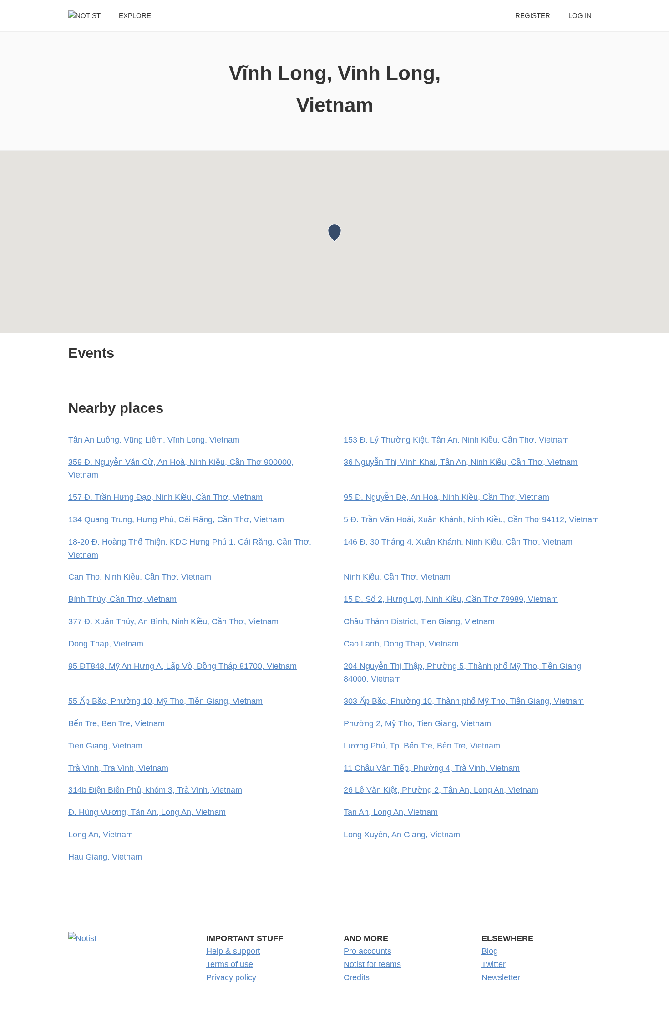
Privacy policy (231, 977)
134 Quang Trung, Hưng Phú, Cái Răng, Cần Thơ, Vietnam (176, 519)
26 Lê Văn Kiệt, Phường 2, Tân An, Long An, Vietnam (441, 789)
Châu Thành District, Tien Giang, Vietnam (419, 621)
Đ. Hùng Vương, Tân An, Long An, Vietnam (147, 812)
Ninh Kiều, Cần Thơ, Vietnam (397, 576)
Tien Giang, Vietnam (105, 745)
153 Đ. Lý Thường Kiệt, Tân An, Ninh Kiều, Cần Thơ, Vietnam (456, 439)
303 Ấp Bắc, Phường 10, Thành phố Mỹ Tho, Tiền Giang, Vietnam (464, 701)
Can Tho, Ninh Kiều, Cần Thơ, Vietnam (139, 576)
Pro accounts (367, 951)
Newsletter (500, 977)
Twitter (493, 964)
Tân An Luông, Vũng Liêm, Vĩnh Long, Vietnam (153, 439)
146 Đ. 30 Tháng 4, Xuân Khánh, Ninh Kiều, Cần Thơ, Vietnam (458, 541)
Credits (357, 977)
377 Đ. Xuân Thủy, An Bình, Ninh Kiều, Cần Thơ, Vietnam (173, 621)
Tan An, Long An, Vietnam (391, 812)
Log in (580, 16)
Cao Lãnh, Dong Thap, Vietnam (401, 643)
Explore (135, 16)
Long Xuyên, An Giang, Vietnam (402, 834)
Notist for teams (372, 964)
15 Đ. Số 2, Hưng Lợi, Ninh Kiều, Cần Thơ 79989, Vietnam (451, 599)
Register (532, 16)
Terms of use (229, 964)
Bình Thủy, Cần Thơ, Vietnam (122, 599)
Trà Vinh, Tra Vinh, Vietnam (118, 768)
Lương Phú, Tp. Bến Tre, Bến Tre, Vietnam (422, 745)
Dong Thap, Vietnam (105, 643)
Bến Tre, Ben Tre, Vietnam (116, 723)
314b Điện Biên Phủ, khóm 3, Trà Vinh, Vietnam (155, 789)
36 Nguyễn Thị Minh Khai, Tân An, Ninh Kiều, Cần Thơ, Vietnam (461, 462)
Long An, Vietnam (100, 834)
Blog (489, 951)
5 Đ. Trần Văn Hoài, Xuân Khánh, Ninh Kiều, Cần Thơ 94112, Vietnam (471, 519)
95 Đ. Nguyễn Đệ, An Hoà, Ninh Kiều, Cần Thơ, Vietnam (446, 497)
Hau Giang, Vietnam (105, 856)
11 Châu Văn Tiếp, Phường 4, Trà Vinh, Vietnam (432, 768)
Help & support (233, 951)
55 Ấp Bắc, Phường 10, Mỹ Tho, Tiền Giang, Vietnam (165, 701)
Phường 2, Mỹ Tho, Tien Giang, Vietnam (417, 723)
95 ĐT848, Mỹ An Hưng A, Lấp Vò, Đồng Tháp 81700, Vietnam (182, 666)
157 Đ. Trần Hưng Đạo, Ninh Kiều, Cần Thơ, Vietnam (165, 497)
